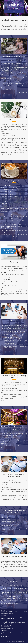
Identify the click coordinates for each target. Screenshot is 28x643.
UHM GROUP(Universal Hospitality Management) (15, 641)
